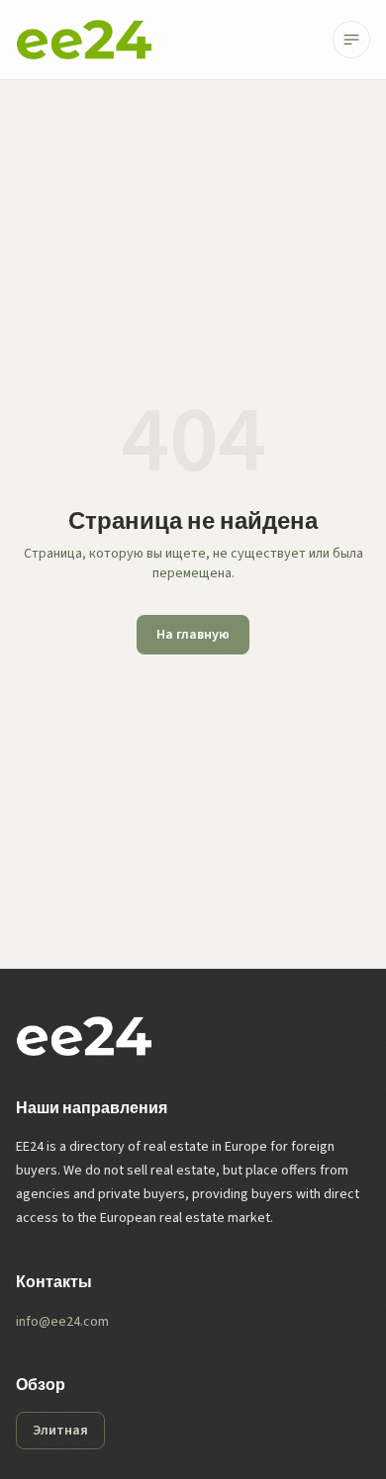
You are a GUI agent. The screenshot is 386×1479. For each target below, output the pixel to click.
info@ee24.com (62, 1322)
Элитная (60, 1430)
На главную (193, 635)
